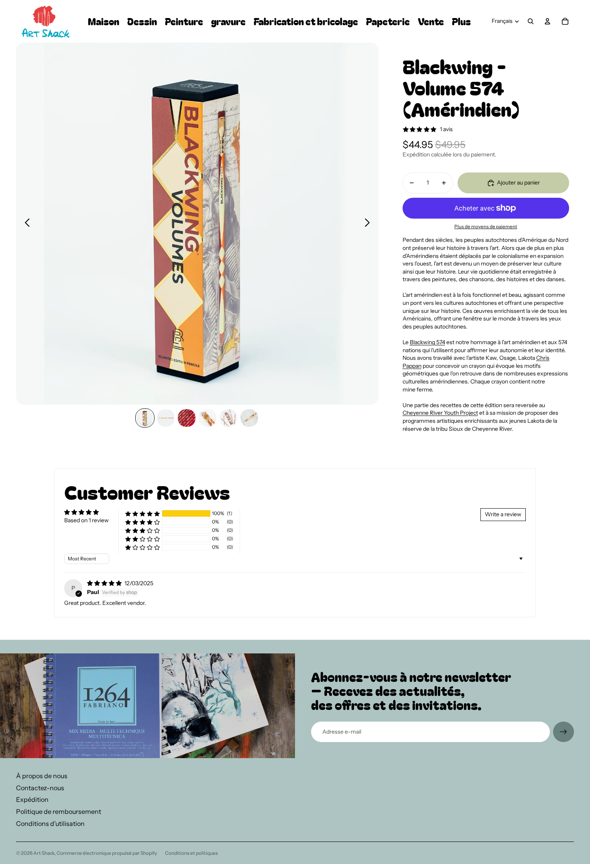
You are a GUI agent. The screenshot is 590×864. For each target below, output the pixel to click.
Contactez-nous (40, 788)
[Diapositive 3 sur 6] (186, 418)
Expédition (32, 799)
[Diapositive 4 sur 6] (207, 418)
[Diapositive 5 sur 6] (228, 418)
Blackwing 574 (427, 342)
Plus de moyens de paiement (485, 226)
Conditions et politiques (191, 853)
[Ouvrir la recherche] (530, 21)
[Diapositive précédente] (25, 224)
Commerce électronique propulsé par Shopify (107, 853)
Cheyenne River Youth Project (440, 412)
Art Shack (44, 853)
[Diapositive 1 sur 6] (145, 418)
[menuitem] (461, 21)
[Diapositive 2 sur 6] (166, 418)
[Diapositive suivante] (369, 224)
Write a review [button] (503, 514)
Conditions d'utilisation (50, 823)
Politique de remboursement (58, 811)
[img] (105, 583)
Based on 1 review (86, 520)
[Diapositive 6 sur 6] (249, 418)
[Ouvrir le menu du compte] (547, 21)
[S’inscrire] (563, 732)
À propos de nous (41, 776)
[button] (142, 513)
